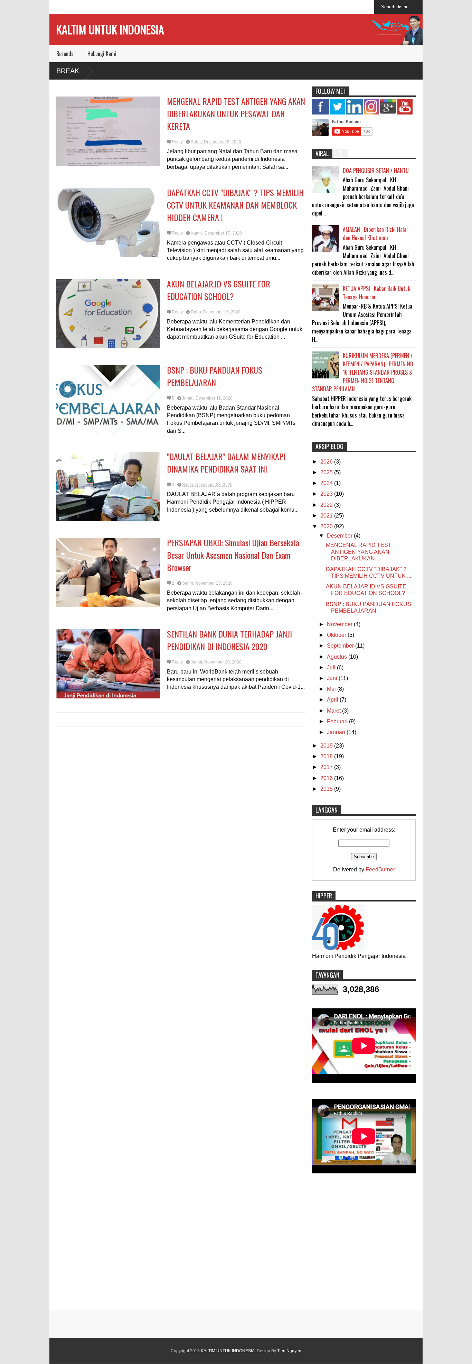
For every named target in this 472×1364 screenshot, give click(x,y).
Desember (340, 536)
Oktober (337, 635)
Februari (338, 721)
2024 (327, 483)
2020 (327, 526)
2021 (327, 516)
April (333, 700)
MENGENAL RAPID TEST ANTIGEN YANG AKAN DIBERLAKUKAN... (358, 551)
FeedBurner (380, 869)
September (341, 646)
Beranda (65, 53)
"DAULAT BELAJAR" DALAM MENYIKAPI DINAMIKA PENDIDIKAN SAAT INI (226, 462)
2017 (327, 767)
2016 (327, 778)
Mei (332, 689)
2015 (327, 789)
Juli (332, 667)
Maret (334, 711)
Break (67, 71)
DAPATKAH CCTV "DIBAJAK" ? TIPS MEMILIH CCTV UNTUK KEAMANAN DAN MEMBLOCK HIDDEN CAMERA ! (235, 204)
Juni (333, 678)
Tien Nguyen (289, 1350)
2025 (327, 472)
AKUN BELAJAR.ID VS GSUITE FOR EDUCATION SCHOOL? (218, 289)
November (340, 624)
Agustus (337, 657)
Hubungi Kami (101, 53)
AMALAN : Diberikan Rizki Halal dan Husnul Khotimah (375, 233)
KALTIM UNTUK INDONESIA (110, 29)
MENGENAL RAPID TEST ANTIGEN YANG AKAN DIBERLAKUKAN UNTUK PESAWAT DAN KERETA (236, 113)
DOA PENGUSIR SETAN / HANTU (376, 170)
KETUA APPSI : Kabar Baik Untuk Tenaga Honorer (376, 292)
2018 (327, 756)
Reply (177, 141)
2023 (327, 494)
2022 (327, 505)
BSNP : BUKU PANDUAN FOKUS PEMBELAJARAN (214, 376)
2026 (327, 462)
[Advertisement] (236, 1244)
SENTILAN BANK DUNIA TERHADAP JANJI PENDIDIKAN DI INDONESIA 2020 (229, 640)
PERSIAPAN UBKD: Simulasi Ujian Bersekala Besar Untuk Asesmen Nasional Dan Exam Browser (233, 555)
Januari (337, 732)
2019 (327, 746)
